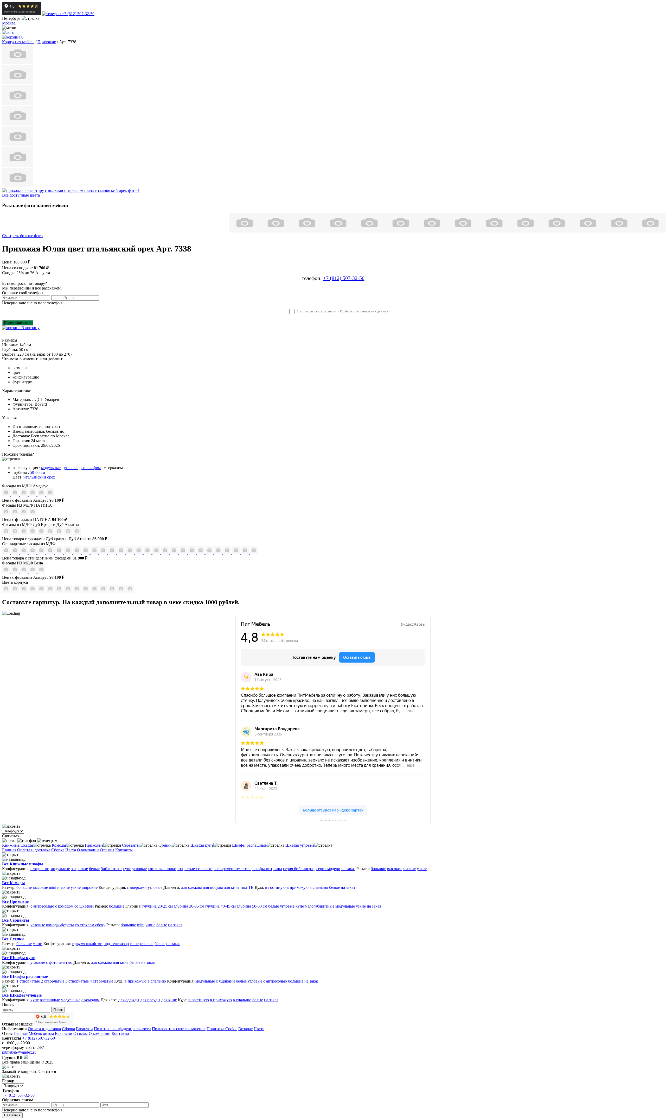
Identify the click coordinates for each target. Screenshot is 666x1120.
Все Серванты (15, 920)
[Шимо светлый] (77, 591)
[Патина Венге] (15, 514)
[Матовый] (15, 495)
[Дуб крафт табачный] (59, 591)
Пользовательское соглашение (179, 1029)
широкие (90, 887)
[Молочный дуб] (95, 591)
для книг (232, 887)
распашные (50, 1000)
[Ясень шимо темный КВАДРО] (33, 552)
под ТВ (247, 887)
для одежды (191, 887)
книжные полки (162, 868)
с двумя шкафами (87, 943)
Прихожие (94, 845)
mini (52, 887)
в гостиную (275, 887)
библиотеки (111, 868)
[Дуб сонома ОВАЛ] (95, 552)
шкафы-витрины (267, 868)
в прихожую (298, 887)
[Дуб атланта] (68, 591)
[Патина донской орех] (32, 514)
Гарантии (84, 1029)
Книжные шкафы (17, 845)
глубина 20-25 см (157, 906)
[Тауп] (50, 495)
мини (37, 943)
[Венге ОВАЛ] (236, 552)
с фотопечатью (59, 962)
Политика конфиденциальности (122, 1029)
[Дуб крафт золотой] (41, 591)
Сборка (57, 850)
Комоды (59, 845)
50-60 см (37, 472)
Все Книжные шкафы (22, 864)
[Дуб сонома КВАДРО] (86, 552)
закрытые (79, 868)
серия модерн (328, 868)
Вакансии (63, 1033)
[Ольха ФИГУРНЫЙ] (183, 552)
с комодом (64, 906)
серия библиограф (299, 868)
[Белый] (121, 591)
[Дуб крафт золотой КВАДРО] (41, 533)
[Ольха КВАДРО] (165, 552)
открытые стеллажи (195, 868)
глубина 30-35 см (189, 906)
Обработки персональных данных (363, 311)
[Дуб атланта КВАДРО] (68, 533)
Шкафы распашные (249, 845)
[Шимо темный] (86, 591)
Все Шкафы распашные (25, 976)
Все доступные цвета (21, 195)
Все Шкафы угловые (22, 995)
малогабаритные (319, 906)
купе (127, 868)
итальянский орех (39, 477)
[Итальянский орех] (15, 591)
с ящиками (39, 868)
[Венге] (33, 591)
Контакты (124, 850)
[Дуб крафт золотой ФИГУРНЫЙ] (50, 533)
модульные (51, 467)
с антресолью (42, 906)
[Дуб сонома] (24, 591)
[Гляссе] (24, 495)
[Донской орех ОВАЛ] (148, 552)
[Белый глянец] (6, 572)
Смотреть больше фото (22, 236)
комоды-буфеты (60, 925)
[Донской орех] (103, 591)
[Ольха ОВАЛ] (174, 552)
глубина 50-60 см (252, 906)
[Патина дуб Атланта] (6, 514)
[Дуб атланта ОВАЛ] (77, 533)
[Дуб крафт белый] (50, 591)
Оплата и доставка (33, 850)
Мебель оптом (41, 1033)
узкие (422, 868)
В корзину (30, 327)
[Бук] (6, 591)
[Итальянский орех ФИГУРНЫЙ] (112, 552)
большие (378, 868)
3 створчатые (77, 981)
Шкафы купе (201, 845)
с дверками (137, 887)
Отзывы (107, 850)
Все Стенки (13, 939)
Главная (9, 850)
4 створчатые (101, 981)
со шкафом (91, 467)
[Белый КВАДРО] (245, 552)
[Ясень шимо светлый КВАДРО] (6, 552)
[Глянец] (6, 495)
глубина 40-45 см (220, 906)
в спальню (319, 887)
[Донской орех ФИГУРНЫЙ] (156, 552)
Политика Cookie (222, 1029)
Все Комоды (13, 882)
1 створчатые (28, 981)
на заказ (348, 868)
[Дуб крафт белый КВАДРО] (24, 533)
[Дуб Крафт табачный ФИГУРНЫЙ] (6, 533)
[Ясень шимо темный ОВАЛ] (41, 552)
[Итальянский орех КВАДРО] (121, 552)
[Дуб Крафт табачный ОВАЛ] (15, 533)
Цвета (70, 850)
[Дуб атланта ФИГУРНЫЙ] (59, 533)
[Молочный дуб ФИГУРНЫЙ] (192, 552)
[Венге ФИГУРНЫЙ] (218, 552)
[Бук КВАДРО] (68, 552)
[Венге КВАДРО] (227, 552)
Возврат (245, 1029)
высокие (394, 868)
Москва (9, 23)
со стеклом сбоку (90, 925)
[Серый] (41, 495)
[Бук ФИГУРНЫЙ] (59, 552)
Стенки (165, 845)
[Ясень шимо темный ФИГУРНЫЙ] (50, 552)
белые (94, 868)
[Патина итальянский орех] (24, 514)
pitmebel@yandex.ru (19, 1052)
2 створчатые (52, 981)
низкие (409, 868)
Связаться (12, 1115)
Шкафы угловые (300, 845)
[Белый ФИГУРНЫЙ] (254, 552)
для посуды (213, 887)
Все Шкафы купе (18, 957)
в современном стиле (232, 868)
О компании (88, 850)
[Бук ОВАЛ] (77, 552)
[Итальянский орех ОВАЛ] (130, 552)
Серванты (131, 845)
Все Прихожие (15, 901)
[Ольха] (112, 591)
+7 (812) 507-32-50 (77, 13)
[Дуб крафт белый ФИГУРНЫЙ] (33, 533)
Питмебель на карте (333, 820)
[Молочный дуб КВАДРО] (201, 552)
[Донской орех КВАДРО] (139, 552)
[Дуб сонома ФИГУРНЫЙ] (103, 552)
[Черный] (130, 591)
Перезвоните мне (17, 323)
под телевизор (116, 943)
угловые (71, 467)
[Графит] (33, 495)
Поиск (58, 1010)
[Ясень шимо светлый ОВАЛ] (15, 552)
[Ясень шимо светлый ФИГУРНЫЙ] (24, 552)
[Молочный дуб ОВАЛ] (210, 552)
